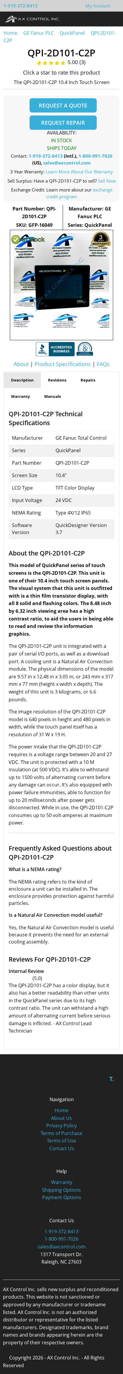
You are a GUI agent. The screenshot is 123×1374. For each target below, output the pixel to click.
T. (111, 1079)
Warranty (61, 1182)
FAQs (103, 364)
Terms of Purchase (61, 1133)
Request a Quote (63, 105)
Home (10, 33)
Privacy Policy (61, 1125)
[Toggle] (112, 18)
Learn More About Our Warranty (79, 172)
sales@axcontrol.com (67, 163)
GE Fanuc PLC (38, 33)
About (21, 364)
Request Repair (63, 122)
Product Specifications (63, 364)
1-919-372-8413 (21, 6)
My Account (97, 6)
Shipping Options (61, 1190)
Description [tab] (22, 380)
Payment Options (61, 1197)
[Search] (101, 18)
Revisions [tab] (57, 380)
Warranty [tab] (20, 396)
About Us (61, 1118)
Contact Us (61, 1148)
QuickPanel (72, 33)
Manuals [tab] (52, 396)
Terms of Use (61, 1140)
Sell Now (107, 181)
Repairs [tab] (88, 380)
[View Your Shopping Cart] (114, 6)
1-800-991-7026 (96, 156)
